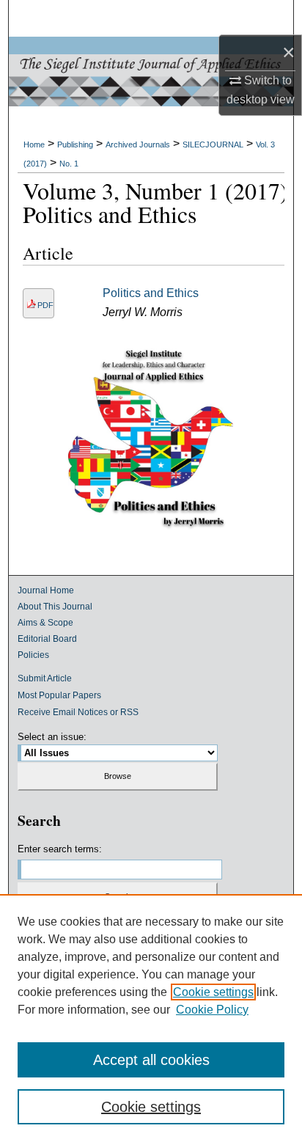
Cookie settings (213, 992)
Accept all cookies (151, 1060)
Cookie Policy (212, 1009)
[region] (151, 1018)
